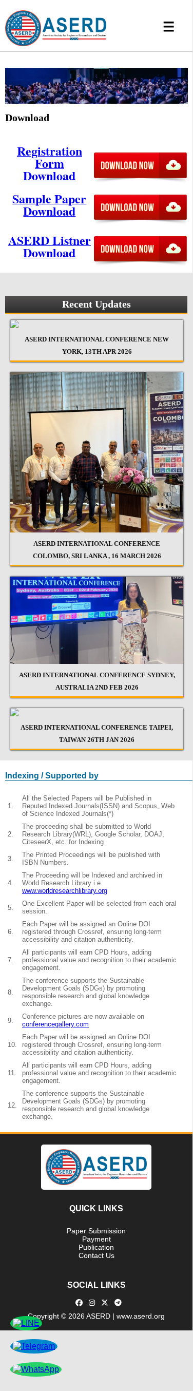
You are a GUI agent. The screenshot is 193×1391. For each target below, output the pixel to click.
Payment (96, 1239)
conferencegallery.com (55, 1024)
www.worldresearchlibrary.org (64, 890)
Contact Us (96, 1255)
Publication (96, 1247)
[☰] (96, 62)
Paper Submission (96, 1231)
